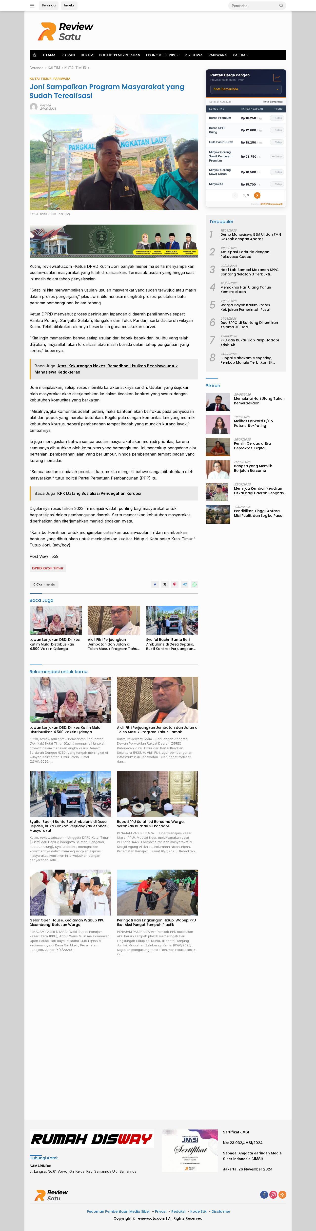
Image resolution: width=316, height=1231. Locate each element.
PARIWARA (218, 55)
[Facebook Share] (155, 584)
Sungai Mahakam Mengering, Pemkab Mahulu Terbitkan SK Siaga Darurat (246, 360)
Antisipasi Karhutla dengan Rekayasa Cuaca (244, 254)
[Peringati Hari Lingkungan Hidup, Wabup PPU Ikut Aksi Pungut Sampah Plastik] (157, 892)
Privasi (160, 1211)
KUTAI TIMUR (41, 79)
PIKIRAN (68, 55)
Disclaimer (221, 1211)
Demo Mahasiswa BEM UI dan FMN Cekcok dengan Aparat (250, 236)
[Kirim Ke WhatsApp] (194, 584)
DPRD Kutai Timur (47, 568)
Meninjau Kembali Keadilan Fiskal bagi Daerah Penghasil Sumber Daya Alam (260, 490)
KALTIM (239, 55)
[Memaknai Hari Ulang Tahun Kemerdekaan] (218, 402)
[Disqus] (114, 1038)
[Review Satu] (67, 30)
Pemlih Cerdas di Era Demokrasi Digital (252, 445)
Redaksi (178, 1211)
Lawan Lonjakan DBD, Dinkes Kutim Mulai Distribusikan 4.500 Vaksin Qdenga (55, 644)
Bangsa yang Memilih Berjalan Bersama (253, 468)
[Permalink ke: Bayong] (34, 106)
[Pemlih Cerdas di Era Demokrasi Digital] (218, 447)
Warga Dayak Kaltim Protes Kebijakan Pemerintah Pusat (245, 307)
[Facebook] (264, 1195)
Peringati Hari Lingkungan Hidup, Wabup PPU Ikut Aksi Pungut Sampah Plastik (156, 922)
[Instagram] (273, 1195)
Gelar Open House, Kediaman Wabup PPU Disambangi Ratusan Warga (67, 922)
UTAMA (49, 55)
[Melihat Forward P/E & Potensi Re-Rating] (218, 424)
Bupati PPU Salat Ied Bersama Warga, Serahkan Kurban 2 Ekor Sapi (150, 823)
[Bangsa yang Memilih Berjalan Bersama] (218, 469)
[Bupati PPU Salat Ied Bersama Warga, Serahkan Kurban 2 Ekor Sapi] (157, 794)
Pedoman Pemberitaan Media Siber (118, 1211)
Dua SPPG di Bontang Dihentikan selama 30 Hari (249, 324)
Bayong (45, 105)
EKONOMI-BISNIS (160, 55)
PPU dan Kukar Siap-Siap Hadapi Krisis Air (249, 342)
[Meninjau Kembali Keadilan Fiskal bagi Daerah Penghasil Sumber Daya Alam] (217, 492)
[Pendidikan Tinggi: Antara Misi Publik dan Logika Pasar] (218, 514)
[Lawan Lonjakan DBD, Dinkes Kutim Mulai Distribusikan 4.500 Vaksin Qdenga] (56, 620)
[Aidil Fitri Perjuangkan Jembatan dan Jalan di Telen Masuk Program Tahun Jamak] (114, 620)
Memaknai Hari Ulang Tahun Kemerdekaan (245, 289)
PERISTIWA (194, 55)
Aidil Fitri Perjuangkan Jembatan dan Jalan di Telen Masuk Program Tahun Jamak (113, 644)
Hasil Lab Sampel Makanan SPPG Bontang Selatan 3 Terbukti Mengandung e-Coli (249, 272)
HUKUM (87, 55)
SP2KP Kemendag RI (271, 204)
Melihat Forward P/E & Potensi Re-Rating (253, 423)
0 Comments (44, 584)
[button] (281, 5)
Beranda (49, 5)
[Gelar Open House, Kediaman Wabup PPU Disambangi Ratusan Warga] (70, 892)
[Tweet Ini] (165, 584)
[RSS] (282, 1195)
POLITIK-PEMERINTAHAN (119, 55)
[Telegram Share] (184, 584)
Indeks (69, 5)
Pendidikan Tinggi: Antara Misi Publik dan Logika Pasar (259, 513)
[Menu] (33, 5)
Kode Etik (198, 1211)
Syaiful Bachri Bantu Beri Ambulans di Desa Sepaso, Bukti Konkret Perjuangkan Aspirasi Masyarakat (170, 644)
